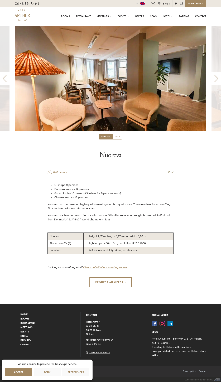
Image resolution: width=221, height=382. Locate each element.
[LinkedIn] (170, 323)
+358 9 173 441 (94, 343)
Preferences (76, 372)
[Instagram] (181, 3)
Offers (139, 16)
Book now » (196, 3)
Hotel (166, 16)
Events (122, 16)
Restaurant (83, 16)
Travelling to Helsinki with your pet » (171, 347)
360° (117, 136)
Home (24, 314)
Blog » (166, 3)
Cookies (202, 371)
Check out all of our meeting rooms (105, 267)
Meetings (103, 16)
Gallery (106, 136)
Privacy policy (189, 371)
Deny (47, 372)
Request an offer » (110, 282)
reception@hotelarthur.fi (99, 339)
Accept (18, 372)
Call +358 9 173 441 (27, 3)
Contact (200, 16)
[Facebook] (176, 3)
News (153, 16)
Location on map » (99, 352)
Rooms (65, 16)
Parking (184, 16)
